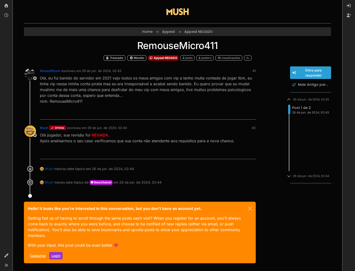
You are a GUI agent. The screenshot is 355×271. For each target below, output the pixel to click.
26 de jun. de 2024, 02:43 (101, 71)
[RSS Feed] (248, 58)
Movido (138, 58)
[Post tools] (251, 113)
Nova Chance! (103, 182)
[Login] (348, 6)
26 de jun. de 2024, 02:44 (107, 128)
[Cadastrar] (348, 15)
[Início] (6, 6)
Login (55, 256)
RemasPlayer (50, 71)
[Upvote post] (234, 113)
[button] (6, 255)
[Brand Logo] (177, 11)
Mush (44, 128)
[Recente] (6, 15)
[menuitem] (348, 6)
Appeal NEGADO (165, 58)
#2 (254, 128)
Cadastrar (38, 256)
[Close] (250, 208)
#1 (254, 71)
